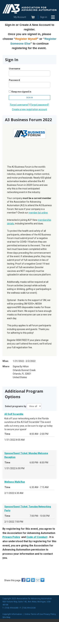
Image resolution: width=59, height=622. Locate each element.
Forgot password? (39, 104)
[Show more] (42, 580)
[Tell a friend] (38, 580)
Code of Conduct (36, 537)
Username (14, 68)
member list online (38, 212)
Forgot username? (19, 104)
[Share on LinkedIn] (33, 580)
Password (14, 80)
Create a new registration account (29, 109)
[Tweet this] (28, 580)
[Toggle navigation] (53, 17)
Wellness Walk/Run (14, 482)
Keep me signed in (21, 91)
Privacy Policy (11, 537)
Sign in (43, 17)
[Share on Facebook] (23, 580)
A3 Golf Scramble (13, 414)
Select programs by (15, 406)
